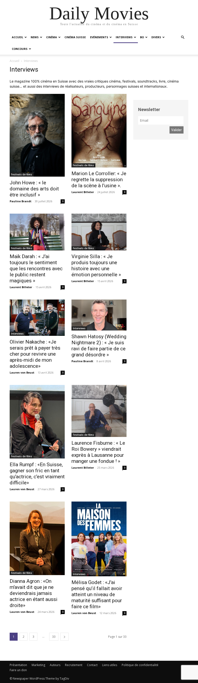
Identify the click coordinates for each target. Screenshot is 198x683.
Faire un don (18, 670)
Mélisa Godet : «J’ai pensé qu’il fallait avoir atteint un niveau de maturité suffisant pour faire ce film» (96, 594)
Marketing (38, 665)
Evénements (99, 37)
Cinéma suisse (75, 37)
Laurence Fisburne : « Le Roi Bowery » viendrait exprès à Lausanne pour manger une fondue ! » (98, 452)
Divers (156, 37)
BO (142, 37)
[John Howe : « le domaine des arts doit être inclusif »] (37, 135)
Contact (92, 665)
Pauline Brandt (20, 201)
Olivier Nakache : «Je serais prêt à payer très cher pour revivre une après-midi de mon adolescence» (35, 354)
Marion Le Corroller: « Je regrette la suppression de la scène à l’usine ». (98, 179)
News (35, 37)
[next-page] (64, 637)
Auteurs (55, 665)
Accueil (17, 37)
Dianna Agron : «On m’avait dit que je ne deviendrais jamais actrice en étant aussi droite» (33, 593)
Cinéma (51, 37)
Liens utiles (109, 665)
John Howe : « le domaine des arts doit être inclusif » (34, 189)
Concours (20, 49)
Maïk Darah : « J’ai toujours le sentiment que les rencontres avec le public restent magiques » (36, 269)
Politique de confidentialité (140, 665)
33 (54, 637)
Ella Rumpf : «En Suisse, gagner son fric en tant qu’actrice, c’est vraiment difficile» (37, 474)
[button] (182, 37)
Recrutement (73, 665)
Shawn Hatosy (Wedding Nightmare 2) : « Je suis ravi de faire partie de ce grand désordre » (98, 346)
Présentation (18, 665)
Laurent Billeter (82, 192)
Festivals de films (21, 174)
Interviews (124, 37)
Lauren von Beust (22, 372)
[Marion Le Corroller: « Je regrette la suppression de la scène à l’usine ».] (99, 130)
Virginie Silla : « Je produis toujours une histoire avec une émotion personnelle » (96, 266)
